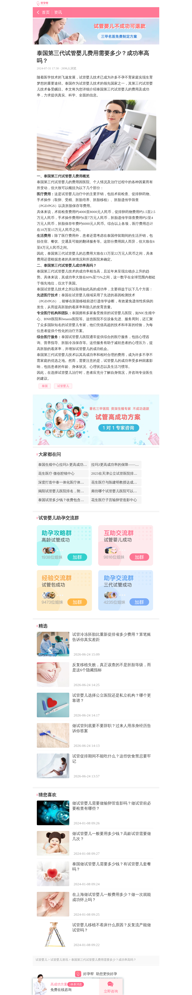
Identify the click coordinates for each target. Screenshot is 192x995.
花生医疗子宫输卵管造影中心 (114, 500)
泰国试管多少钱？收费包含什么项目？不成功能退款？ (80, 500)
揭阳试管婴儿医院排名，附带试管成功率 (69, 491)
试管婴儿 (41, 959)
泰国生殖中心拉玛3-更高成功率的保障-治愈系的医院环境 (82, 464)
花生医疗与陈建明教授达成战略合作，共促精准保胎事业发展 (138, 482)
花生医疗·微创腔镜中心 (56, 473)
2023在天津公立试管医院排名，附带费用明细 (126, 473)
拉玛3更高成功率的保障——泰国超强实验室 (125, 464)
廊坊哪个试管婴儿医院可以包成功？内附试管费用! (130, 491)
